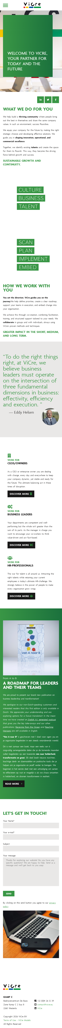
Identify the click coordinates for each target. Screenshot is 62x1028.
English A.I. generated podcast (41, 719)
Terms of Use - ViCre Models (17, 1020)
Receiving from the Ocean (27, 727)
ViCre (39, 1008)
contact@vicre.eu (45, 1004)
